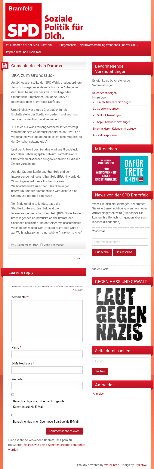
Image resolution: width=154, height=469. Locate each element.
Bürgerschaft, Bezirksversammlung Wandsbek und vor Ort (97, 45)
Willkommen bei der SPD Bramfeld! (29, 45)
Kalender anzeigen (104, 93)
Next (79, 258)
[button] (99, 97)
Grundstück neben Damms (36, 65)
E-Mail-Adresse (22, 363)
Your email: (99, 231)
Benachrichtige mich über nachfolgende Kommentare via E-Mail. (38, 404)
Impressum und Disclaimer (23, 52)
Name (16, 347)
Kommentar (20, 297)
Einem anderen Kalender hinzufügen (115, 128)
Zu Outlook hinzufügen (107, 115)
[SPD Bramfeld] (44, 20)
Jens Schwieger (54, 245)
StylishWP (141, 465)
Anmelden (99, 393)
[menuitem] (29, 45)
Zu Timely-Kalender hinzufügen (112, 102)
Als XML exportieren (105, 135)
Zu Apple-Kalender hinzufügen (111, 122)
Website (17, 379)
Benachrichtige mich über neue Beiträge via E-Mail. (46, 421)
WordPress (111, 465)
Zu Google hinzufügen (106, 108)
